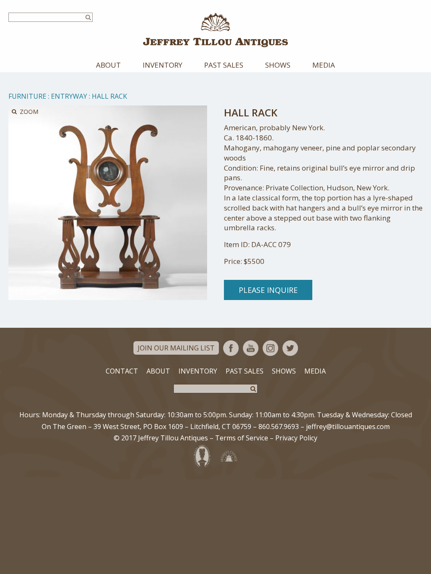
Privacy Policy (296, 437)
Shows (277, 65)
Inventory (162, 65)
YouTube (250, 348)
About (108, 65)
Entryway (69, 96)
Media (323, 65)
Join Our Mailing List (176, 348)
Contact (122, 371)
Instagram (270, 348)
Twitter (290, 348)
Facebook (231, 348)
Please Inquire (268, 290)
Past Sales (223, 65)
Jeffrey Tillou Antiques (215, 30)
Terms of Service (241, 437)
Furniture (27, 96)
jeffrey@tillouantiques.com (348, 426)
